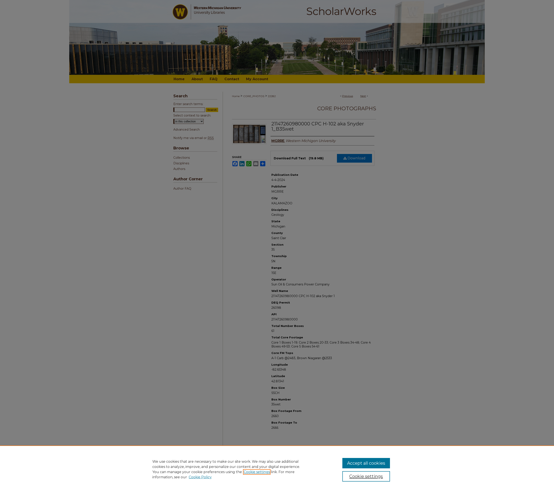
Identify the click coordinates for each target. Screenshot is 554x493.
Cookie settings (257, 472)
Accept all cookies (366, 463)
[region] (277, 469)
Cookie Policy (200, 477)
